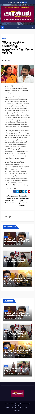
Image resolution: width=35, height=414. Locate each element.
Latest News (17, 410)
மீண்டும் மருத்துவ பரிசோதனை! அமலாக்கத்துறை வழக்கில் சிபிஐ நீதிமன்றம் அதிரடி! (17, 241)
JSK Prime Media (23, 407)
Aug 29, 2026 (9, 318)
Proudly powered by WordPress (12, 403)
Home (7, 407)
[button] (32, 27)
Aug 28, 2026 (9, 373)
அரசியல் (4, 38)
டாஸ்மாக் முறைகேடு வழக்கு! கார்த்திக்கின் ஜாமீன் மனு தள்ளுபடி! (15, 370)
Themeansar (17, 405)
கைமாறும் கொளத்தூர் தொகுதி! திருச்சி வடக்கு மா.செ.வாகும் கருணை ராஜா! (17, 280)
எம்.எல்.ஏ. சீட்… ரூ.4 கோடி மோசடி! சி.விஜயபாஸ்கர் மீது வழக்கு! (15, 261)
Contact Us (14, 407)
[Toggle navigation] (18, 27)
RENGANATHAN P (9, 58)
